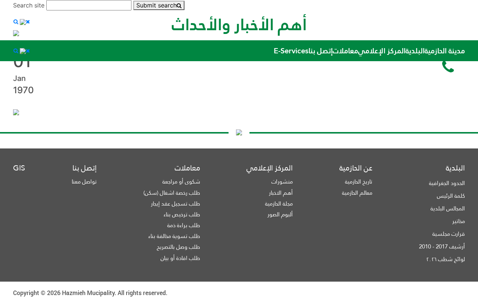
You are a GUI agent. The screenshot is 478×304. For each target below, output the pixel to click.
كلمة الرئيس (451, 195)
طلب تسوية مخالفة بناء (174, 236)
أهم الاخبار (281, 192)
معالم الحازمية (357, 192)
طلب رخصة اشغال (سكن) (171, 192)
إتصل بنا (320, 50)
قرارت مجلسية (448, 233)
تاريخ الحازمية (358, 181)
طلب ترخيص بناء (182, 214)
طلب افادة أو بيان (180, 258)
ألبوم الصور (280, 214)
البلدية (415, 50)
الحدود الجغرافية (447, 183)
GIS (19, 168)
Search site (28, 5)
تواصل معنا (84, 181)
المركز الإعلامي (382, 50)
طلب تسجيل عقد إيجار (175, 203)
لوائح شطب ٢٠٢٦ (445, 259)
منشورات (282, 181)
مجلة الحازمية (279, 203)
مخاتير (458, 221)
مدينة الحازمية (445, 50)
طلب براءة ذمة (183, 225)
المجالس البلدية (448, 208)
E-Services (291, 50)
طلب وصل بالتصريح (178, 246)
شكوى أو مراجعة (181, 181)
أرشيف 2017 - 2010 (442, 246)
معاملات (345, 50)
